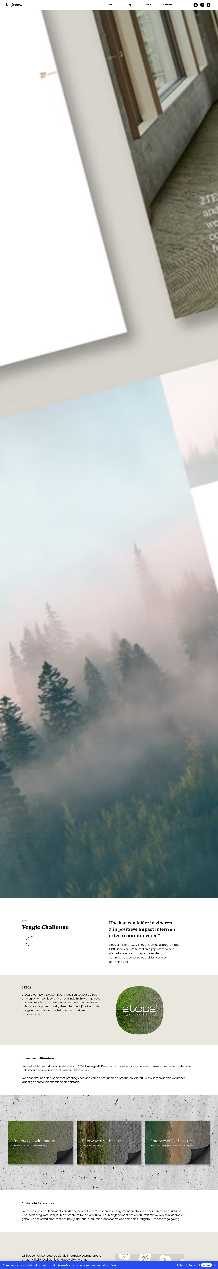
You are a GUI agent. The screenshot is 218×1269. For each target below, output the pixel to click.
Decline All (193, 1265)
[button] (110, 5)
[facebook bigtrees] (208, 5)
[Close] (214, 1265)
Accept (206, 1265)
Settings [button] (180, 1265)
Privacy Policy (110, 1265)
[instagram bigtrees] (202, 5)
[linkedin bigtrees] (196, 5)
